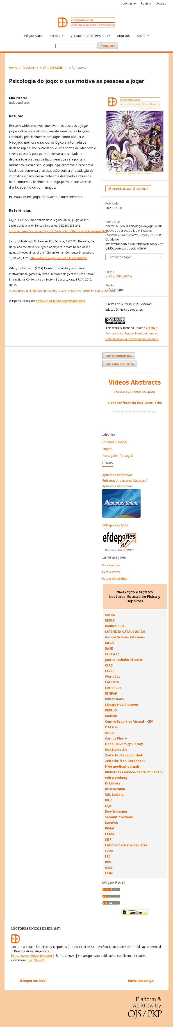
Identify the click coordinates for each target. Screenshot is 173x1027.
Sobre (141, 35)
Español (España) (114, 442)
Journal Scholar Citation (124, 659)
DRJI (108, 800)
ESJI (108, 806)
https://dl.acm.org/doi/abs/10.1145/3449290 (58, 258)
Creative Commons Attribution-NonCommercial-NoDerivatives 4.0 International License (131, 333)
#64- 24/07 (145, 403)
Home (13, 67)
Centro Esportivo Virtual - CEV (129, 721)
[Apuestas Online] (121, 516)
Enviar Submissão (118, 356)
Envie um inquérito (119, 364)
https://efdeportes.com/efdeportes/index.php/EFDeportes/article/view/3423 (58, 231)
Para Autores (111, 572)
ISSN (109, 873)
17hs (158, 403)
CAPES (110, 615)
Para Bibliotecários (114, 579)
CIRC (109, 665)
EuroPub (111, 822)
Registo (146, 3)
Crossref (112, 654)
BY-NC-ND (36, 960)
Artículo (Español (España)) (130, 189)
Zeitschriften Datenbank (125, 761)
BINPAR (111, 693)
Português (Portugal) (117, 455)
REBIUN (111, 710)
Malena (111, 716)
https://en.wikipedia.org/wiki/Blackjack (60, 301)
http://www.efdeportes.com (31, 955)
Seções (55, 35)
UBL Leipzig (114, 794)
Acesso (161, 3)
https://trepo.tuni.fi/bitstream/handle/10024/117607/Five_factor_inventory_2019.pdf (62, 291)
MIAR (109, 643)
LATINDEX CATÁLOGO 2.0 (125, 631)
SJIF (108, 839)
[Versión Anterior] (119, 551)
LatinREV (112, 682)
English (107, 449)
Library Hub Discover (121, 704)
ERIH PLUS (113, 688)
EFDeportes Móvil (115, 525)
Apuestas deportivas (117, 475)
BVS (108, 862)
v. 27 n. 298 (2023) (51, 67)
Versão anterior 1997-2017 (90, 35)
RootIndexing (116, 811)
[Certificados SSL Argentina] (135, 914)
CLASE (110, 834)
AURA (109, 733)
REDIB (110, 620)
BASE (109, 648)
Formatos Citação (120, 257)
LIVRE (109, 671)
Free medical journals (122, 766)
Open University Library (124, 744)
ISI (107, 856)
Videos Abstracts (135, 382)
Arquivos (123, 35)
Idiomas (127, 3)
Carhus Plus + (116, 738)
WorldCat (112, 676)
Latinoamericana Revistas (126, 845)
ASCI (109, 867)
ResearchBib (115, 789)
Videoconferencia (122, 403)
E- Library (112, 783)
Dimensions (114, 699)
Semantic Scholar (119, 817)
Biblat (109, 828)
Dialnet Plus (114, 626)
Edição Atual (33, 35)
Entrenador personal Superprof (125, 480)
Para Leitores (111, 565)
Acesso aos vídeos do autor (134, 391)
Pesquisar (108, 45)
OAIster (111, 727)
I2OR (109, 851)
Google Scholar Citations (125, 637)
